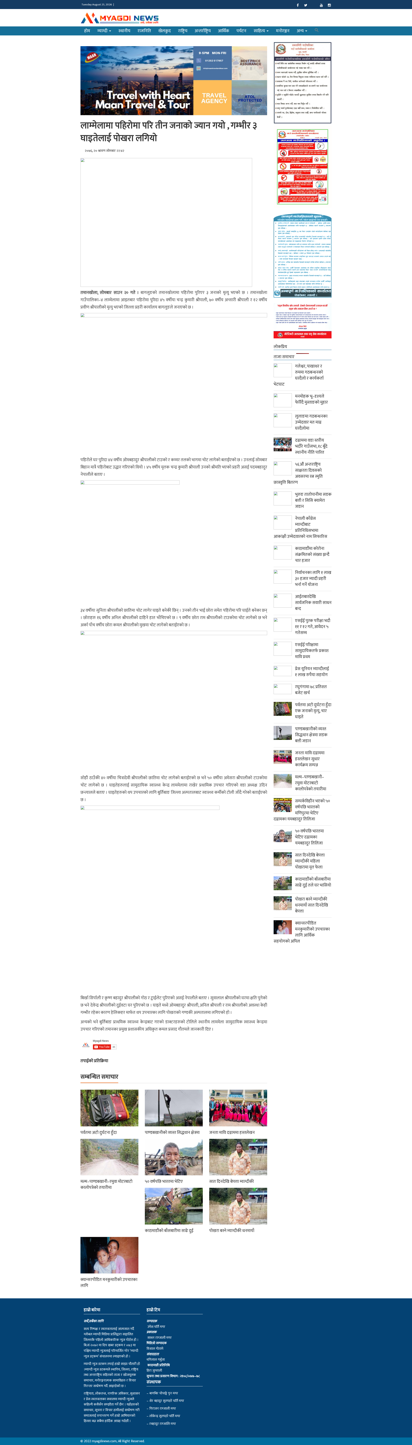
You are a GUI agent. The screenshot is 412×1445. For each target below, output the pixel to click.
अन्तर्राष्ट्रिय (203, 31)
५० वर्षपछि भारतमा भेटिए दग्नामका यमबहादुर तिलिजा (309, 837)
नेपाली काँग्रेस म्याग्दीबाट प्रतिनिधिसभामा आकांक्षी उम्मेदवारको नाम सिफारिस (300, 527)
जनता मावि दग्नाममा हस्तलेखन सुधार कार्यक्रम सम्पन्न (309, 759)
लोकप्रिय (280, 346)
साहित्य (260, 31)
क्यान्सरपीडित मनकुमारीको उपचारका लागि (108, 1282)
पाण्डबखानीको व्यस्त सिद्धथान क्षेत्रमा (172, 1132)
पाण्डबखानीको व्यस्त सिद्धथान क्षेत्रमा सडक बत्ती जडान (311, 735)
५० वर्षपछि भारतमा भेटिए (164, 1181)
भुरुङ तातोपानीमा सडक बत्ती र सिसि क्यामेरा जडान (313, 500)
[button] (317, 30)
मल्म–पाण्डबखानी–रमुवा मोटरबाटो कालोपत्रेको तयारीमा (106, 1184)
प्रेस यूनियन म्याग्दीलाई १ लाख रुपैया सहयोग (312, 671)
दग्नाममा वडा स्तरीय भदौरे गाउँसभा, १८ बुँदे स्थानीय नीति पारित (311, 446)
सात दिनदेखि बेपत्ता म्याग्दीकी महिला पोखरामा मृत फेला (310, 861)
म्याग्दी (103, 31)
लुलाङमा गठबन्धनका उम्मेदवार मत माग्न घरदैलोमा (311, 422)
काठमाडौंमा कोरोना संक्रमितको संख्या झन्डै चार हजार (312, 554)
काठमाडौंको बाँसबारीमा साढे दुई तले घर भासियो (313, 882)
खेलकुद (164, 31)
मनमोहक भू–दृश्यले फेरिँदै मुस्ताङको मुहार (311, 399)
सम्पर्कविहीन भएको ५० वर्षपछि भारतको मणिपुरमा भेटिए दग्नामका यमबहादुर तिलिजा (302, 810)
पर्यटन (241, 31)
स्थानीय (124, 31)
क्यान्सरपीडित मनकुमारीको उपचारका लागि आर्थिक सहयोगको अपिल (302, 932)
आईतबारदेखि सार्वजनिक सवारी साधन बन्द (313, 602)
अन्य (301, 31)
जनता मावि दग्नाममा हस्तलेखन (232, 1132)
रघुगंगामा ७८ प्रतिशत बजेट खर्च (311, 690)
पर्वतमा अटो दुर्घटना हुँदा (98, 1132)
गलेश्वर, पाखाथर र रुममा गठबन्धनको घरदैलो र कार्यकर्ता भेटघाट (299, 375)
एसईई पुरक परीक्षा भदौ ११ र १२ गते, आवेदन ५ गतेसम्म (312, 626)
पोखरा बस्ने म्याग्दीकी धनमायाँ (231, 1230)
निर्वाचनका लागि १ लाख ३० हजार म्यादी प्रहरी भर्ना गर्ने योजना (313, 578)
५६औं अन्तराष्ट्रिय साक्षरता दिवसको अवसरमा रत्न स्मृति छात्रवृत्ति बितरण (298, 473)
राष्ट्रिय (182, 31)
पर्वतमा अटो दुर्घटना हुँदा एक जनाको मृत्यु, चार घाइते (313, 711)
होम (87, 31)
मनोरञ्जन (282, 31)
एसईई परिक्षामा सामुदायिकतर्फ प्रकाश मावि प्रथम (312, 650)
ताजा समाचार (284, 356)
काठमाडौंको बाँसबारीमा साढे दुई (169, 1230)
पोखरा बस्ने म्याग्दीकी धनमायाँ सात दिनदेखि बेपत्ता (311, 905)
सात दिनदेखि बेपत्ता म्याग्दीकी (231, 1181)
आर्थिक (223, 31)
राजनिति (144, 31)
